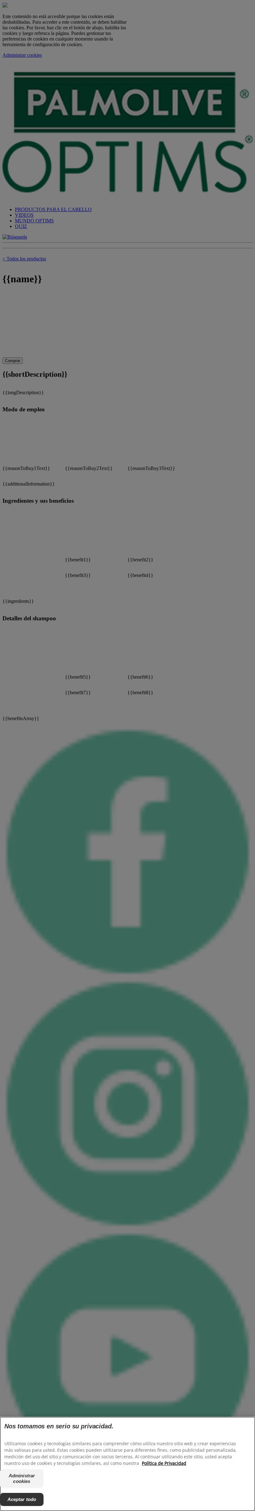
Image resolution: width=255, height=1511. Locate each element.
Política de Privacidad (164, 1463)
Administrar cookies (22, 1478)
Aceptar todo (21, 1499)
